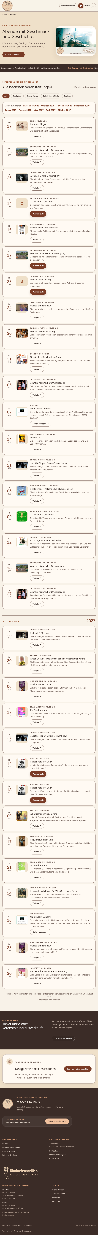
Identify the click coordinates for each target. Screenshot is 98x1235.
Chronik (5, 1144)
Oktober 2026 (47, 106)
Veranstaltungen (58, 1190)
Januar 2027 (10, 110)
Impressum (6, 1226)
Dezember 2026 (82, 106)
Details (37, 240)
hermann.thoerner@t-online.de (66, 415)
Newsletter (56, 1197)
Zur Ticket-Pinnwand (63, 1038)
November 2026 (64, 106)
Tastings (67, 96)
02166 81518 (54, 1158)
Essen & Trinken (8, 1151)
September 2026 (31, 106)
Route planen (55, 1151)
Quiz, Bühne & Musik (51, 96)
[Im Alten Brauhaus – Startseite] (7, 5)
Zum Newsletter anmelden (78, 1069)
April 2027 (51, 110)
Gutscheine (56, 1201)
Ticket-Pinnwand (58, 1193)
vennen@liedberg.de (57, 1155)
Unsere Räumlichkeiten (11, 1147)
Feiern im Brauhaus (9, 1155)
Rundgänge (17, 96)
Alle (6, 96)
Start (4, 15)
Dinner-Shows (32, 96)
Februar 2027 (25, 110)
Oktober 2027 (64, 110)
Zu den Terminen (13, 55)
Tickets (37, 136)
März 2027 (38, 110)
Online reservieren (68, 6)
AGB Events (28, 1226)
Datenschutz (17, 1226)
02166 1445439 (37, 926)
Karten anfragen (41, 424)
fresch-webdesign (25, 1231)
